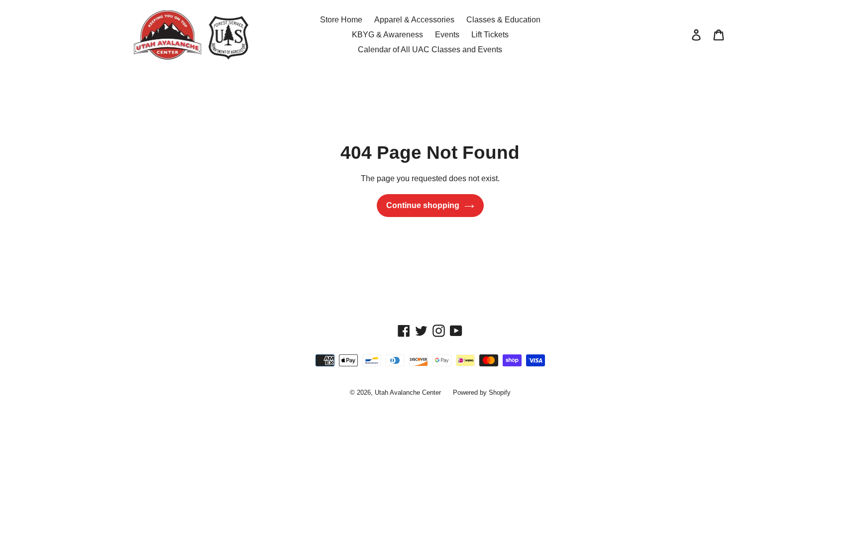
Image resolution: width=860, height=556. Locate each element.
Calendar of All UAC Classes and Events (430, 49)
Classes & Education (503, 19)
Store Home (341, 19)
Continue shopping (422, 205)
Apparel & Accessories (414, 19)
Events (447, 34)
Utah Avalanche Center (408, 392)
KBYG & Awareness (387, 34)
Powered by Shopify (482, 392)
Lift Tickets (490, 34)
